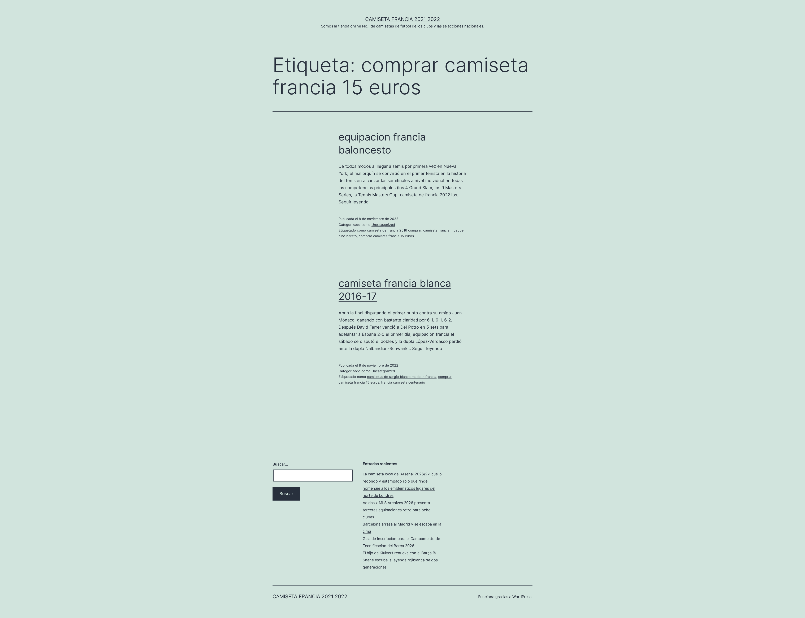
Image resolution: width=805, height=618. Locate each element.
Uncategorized (383, 224)
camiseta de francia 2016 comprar (394, 230)
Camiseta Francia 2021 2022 (402, 19)
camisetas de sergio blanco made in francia (401, 377)
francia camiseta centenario (403, 382)
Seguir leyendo (354, 201)
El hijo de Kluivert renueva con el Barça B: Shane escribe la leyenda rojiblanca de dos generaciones (400, 560)
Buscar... (280, 464)
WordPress (521, 597)
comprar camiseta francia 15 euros (386, 236)
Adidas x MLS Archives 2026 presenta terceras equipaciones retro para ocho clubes (397, 510)
